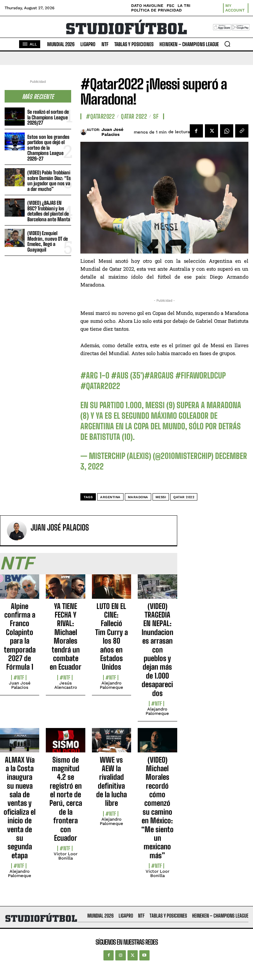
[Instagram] (120, 955)
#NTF (19, 677)
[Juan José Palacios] (83, 132)
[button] (227, 43)
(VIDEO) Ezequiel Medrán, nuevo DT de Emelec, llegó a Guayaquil (47, 241)
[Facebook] (196, 130)
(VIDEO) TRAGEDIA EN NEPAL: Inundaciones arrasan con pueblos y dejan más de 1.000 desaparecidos (157, 650)
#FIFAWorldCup (200, 375)
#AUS (119, 375)
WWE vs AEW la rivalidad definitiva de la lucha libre (111, 781)
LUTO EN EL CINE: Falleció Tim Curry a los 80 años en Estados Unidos (111, 637)
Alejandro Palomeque (111, 685)
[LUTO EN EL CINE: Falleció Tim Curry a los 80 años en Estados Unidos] (111, 590)
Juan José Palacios (112, 132)
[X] (211, 130)
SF (155, 116)
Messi (160, 497)
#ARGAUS (159, 375)
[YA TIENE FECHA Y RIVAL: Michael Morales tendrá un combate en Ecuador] (65, 590)
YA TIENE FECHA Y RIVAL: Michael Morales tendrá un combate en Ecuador (65, 637)
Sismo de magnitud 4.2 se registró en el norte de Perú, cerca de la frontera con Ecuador (65, 799)
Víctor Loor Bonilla (65, 856)
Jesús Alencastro (65, 685)
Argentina (110, 497)
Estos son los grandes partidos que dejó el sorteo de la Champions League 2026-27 (48, 148)
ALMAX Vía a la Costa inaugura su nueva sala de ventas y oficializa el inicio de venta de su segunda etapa (20, 807)
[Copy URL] (241, 130)
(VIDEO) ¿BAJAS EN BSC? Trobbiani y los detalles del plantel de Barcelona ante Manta (48, 211)
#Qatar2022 (100, 116)
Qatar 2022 (134, 116)
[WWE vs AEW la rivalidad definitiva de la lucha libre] (111, 744)
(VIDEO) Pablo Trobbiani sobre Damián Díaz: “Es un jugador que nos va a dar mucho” (49, 180)
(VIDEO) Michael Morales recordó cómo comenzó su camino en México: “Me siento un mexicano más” (157, 807)
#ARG (89, 375)
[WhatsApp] (226, 130)
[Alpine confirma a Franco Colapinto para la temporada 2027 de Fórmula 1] (19, 590)
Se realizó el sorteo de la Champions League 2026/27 (48, 117)
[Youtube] (144, 955)
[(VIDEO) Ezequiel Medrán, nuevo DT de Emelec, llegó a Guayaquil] (15, 238)
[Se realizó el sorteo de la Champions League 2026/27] (15, 116)
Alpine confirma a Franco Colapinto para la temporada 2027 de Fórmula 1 (20, 637)
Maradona (138, 497)
